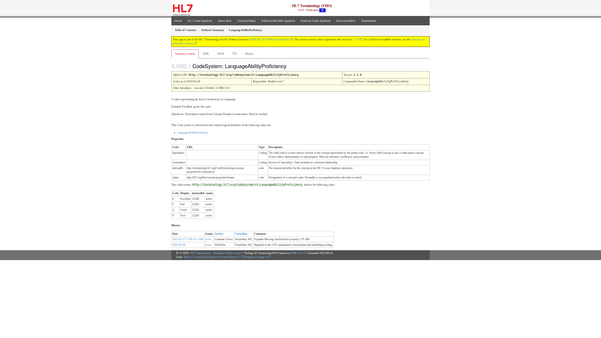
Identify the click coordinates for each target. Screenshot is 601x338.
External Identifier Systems (278, 21)
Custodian (241, 233)
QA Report (211, 257)
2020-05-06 (178, 244)
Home (178, 21)
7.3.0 (356, 39)
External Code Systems (316, 21)
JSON (220, 53)
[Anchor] (290, 65)
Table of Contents (193, 257)
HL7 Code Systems (200, 21)
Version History (228, 257)
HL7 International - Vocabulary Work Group (215, 253)
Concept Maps (246, 21)
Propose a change (255, 257)
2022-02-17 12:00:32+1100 (187, 239)
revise (208, 239)
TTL (234, 53)
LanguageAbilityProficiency (192, 132)
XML (206, 53)
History (249, 53)
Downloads (368, 21)
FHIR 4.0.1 (296, 253)
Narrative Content (185, 53)
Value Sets (224, 21)
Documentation (346, 21)
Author (219, 233)
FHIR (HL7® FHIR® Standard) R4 (270, 39)
